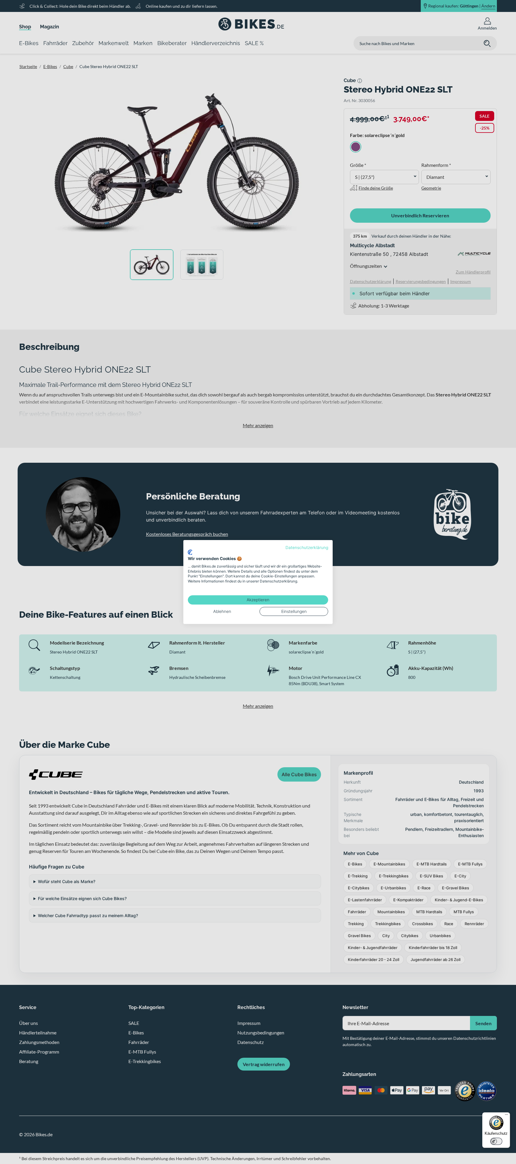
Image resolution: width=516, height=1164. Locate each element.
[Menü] (506, 1116)
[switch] (496, 1141)
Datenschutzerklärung (306, 547)
